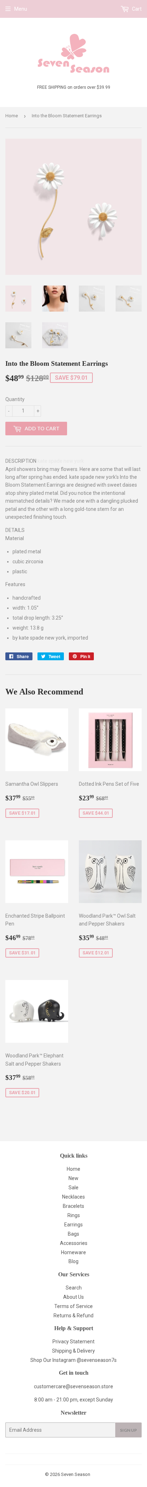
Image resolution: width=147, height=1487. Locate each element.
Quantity (15, 399)
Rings (73, 1215)
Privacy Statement (73, 1341)
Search (74, 1288)
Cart (136, 9)
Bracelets (73, 1206)
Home (11, 115)
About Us (73, 1297)
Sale (73, 1187)
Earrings (73, 1224)
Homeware (73, 1252)
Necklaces (73, 1197)
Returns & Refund (73, 1315)
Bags (73, 1234)
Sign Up (128, 1430)
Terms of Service (73, 1306)
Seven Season (75, 1474)
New (73, 1178)
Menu (20, 9)
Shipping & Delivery (73, 1351)
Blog (73, 1261)
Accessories (73, 1243)
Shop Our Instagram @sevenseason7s (73, 1360)
